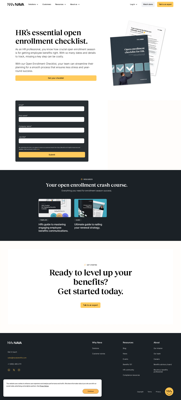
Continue (91, 391)
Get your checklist (56, 78)
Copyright (140, 392)
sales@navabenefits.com (17, 358)
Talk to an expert (165, 4)
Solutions (95, 348)
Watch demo (148, 4)
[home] (16, 4)
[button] (33, 4)
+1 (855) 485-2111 (14, 364)
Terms (150, 392)
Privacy (158, 392)
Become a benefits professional (161, 371)
